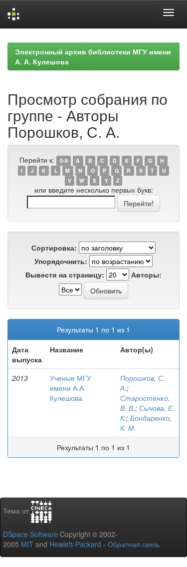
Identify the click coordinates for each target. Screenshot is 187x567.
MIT (27, 544)
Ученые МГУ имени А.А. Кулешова (70, 388)
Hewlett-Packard (75, 544)
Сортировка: (54, 248)
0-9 (64, 160)
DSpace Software (30, 534)
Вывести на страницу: (64, 275)
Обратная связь (134, 544)
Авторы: (146, 275)
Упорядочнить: (60, 261)
